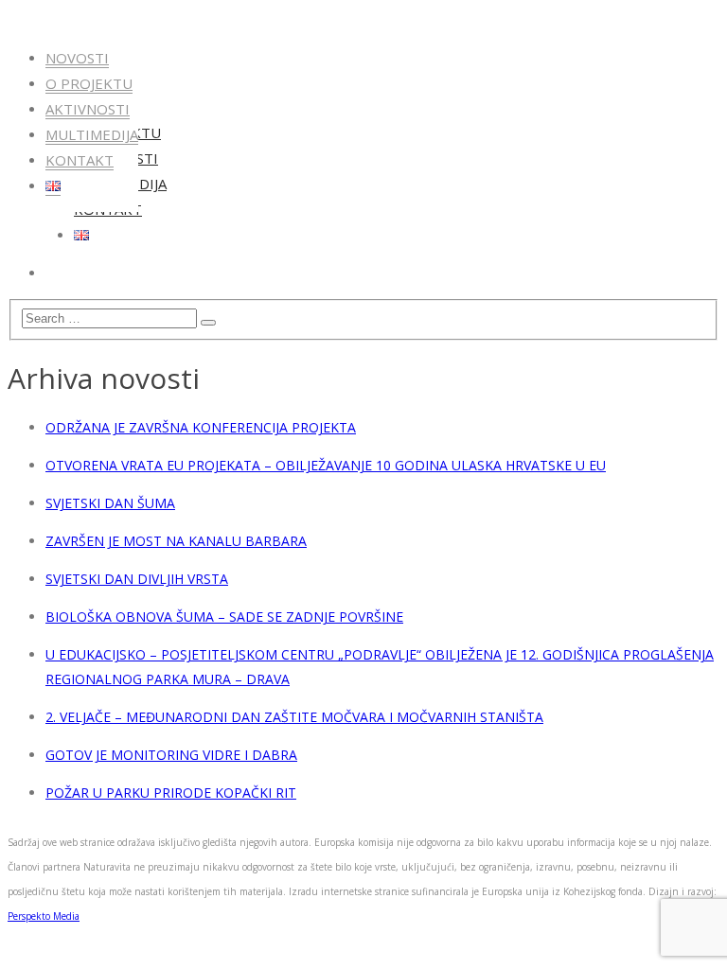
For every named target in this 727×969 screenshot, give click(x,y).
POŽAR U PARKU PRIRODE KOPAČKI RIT (170, 793)
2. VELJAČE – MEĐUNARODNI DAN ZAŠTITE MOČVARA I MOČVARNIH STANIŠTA (294, 717)
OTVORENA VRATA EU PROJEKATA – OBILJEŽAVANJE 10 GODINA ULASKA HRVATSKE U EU (325, 465)
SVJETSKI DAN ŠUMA (110, 503)
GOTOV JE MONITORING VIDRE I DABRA (171, 755)
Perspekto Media (44, 916)
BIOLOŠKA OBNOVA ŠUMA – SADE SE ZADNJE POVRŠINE (224, 616)
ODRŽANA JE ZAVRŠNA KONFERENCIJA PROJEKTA (200, 427)
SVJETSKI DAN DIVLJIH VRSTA (136, 579)
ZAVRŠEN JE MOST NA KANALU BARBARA (176, 541)
